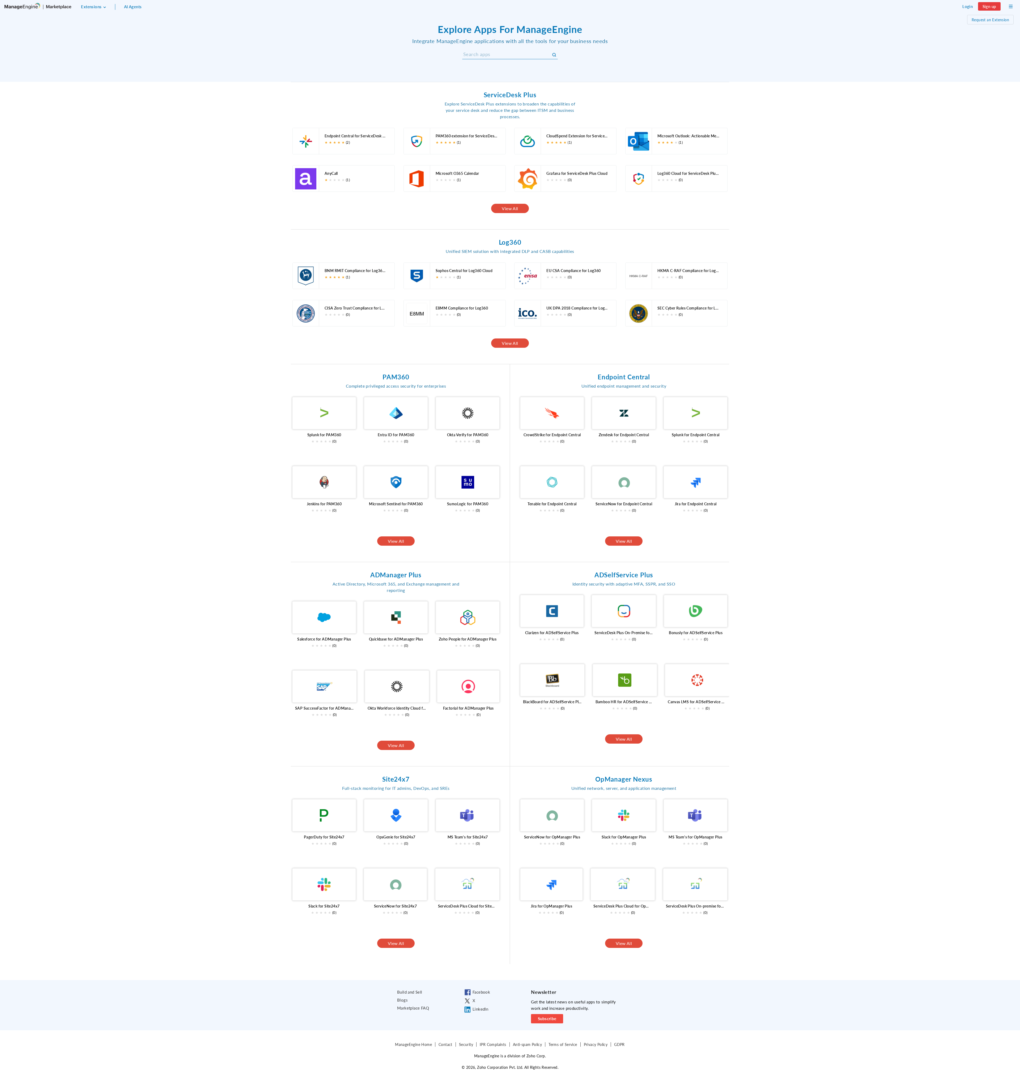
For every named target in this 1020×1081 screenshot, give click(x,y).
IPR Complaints (493, 1044)
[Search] (554, 55)
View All (510, 208)
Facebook (481, 992)
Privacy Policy (596, 1044)
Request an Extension (990, 20)
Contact (445, 1044)
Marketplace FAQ (413, 1008)
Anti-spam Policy (527, 1044)
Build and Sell (409, 992)
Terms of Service (563, 1044)
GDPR (619, 1044)
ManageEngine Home (413, 1044)
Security (466, 1044)
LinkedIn (480, 1009)
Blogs (402, 1000)
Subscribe (547, 1018)
